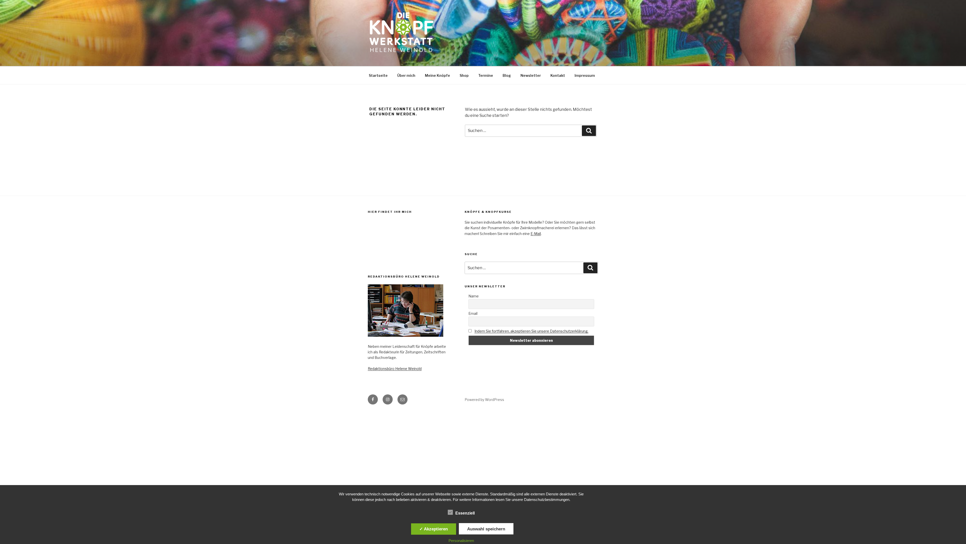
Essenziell (465, 513)
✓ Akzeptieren (433, 529)
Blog (507, 75)
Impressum (585, 75)
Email (472, 313)
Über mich (406, 75)
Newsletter (530, 75)
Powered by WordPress (484, 399)
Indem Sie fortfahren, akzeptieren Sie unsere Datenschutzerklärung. (531, 331)
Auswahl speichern (486, 529)
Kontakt (557, 75)
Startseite (378, 75)
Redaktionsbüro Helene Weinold (395, 368)
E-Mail (536, 233)
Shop (464, 75)
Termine (485, 75)
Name (473, 296)
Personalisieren (461, 540)
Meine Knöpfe (437, 75)
